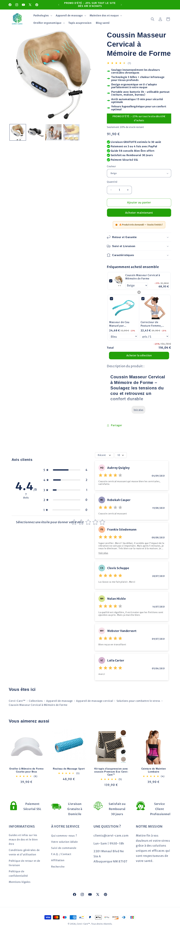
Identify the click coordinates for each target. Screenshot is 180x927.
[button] (42, 15)
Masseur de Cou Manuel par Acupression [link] (119, 324)
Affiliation (58, 860)
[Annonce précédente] (59, 4)
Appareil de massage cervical (94, 700)
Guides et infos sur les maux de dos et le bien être (23, 840)
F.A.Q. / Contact (61, 854)
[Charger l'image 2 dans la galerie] (36, 132)
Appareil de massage (59, 700)
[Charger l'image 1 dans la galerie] (18, 132)
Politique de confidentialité (18, 873)
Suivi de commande (63, 848)
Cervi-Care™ (17, 700)
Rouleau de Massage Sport (69, 768)
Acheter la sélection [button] (139, 355)
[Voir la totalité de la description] (138, 410)
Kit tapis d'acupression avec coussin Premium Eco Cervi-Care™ (111, 771)
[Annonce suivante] (121, 4)
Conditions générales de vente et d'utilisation (24, 852)
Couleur (111, 166)
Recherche (58, 866)
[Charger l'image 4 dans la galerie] (71, 132)
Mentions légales (20, 882)
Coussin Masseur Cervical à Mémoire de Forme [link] (142, 277)
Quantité (112, 181)
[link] (119, 281)
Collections (36, 700)
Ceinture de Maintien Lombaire (153, 770)
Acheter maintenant (139, 212)
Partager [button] (116, 425)
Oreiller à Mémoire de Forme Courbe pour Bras (26, 770)
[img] (110, 475)
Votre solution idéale (64, 841)
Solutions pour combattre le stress (138, 700)
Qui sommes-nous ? (64, 835)
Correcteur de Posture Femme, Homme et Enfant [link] (152, 324)
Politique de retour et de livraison (24, 863)
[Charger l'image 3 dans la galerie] (53, 132)
